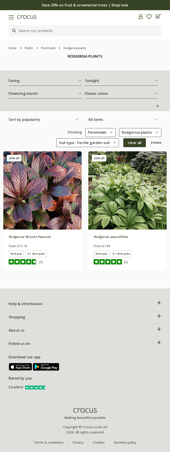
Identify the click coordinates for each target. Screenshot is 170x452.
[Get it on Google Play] (46, 367)
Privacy (78, 442)
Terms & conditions (49, 442)
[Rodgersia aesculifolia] (127, 190)
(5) (41, 262)
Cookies (99, 442)
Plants (29, 48)
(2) (126, 262)
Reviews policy (125, 442)
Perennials (48, 48)
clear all (134, 142)
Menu (5, 16)
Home (13, 48)
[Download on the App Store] (21, 367)
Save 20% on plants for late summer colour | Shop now (85, 5)
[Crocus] (85, 414)
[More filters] (157, 106)
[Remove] (110, 132)
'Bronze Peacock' (30, 237)
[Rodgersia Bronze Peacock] (42, 190)
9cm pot (16, 254)
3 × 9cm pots (36, 254)
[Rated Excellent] (36, 387)
